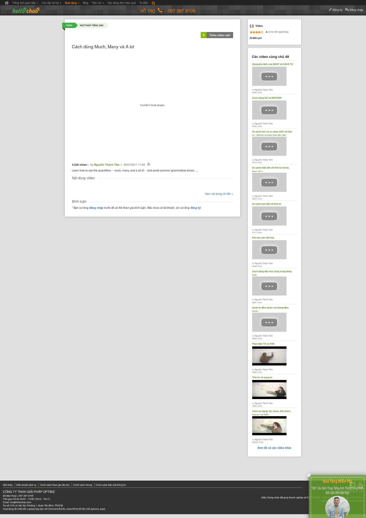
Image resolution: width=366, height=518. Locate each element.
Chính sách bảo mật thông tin (111, 484)
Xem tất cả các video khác (274, 448)
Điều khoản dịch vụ (26, 484)
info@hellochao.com (20, 502)
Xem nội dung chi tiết (219, 194)
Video (69, 25)
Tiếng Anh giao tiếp (24, 3)
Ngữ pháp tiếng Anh (91, 25)
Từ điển (143, 3)
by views (272, 78)
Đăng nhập (356, 10)
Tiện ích (97, 3)
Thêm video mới (219, 35)
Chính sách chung (82, 484)
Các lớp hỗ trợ (50, 3)
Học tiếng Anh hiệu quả (122, 3)
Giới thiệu (8, 484)
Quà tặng (71, 3)
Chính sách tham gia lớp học (55, 484)
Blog (85, 3)
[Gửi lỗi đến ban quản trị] (148, 163)
